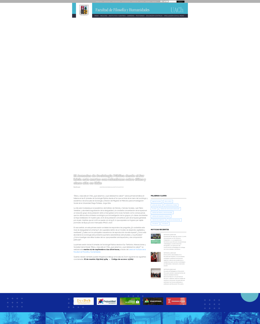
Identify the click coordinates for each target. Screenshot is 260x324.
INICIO (97, 16)
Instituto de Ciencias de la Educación (169, 208)
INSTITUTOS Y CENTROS (117, 16)
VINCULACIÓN (165, 223)
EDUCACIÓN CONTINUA (154, 16)
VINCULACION (155, 223)
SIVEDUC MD (135, 1)
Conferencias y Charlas (171, 205)
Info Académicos (116, 1)
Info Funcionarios (126, 1)
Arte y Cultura (168, 201)
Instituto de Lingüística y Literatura (161, 216)
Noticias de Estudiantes (174, 220)
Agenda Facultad (156, 201)
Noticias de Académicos (158, 220)
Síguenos (154, 1)
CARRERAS (130, 16)
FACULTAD (103, 16)
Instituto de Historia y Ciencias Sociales (162, 212)
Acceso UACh (99, 1)
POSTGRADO (140, 16)
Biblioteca (148, 1)
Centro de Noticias (156, 205)
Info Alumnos (107, 1)
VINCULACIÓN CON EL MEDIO (174, 16)
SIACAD (142, 1)
